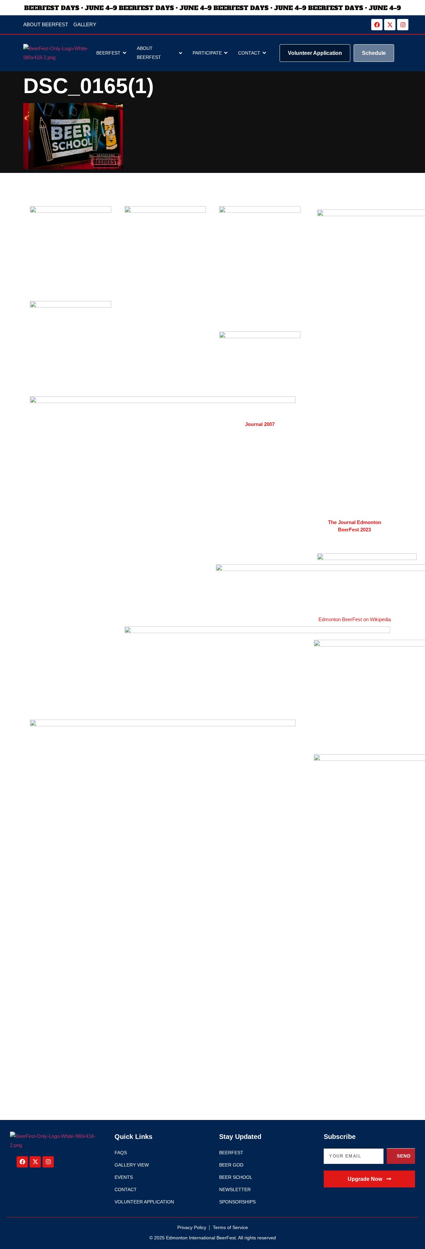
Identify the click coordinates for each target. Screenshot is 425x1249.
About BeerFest (149, 53)
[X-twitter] (389, 24)
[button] (369, 1179)
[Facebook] (376, 24)
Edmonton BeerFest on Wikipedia (354, 619)
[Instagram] (402, 24)
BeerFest (108, 53)
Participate (207, 53)
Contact (249, 53)
